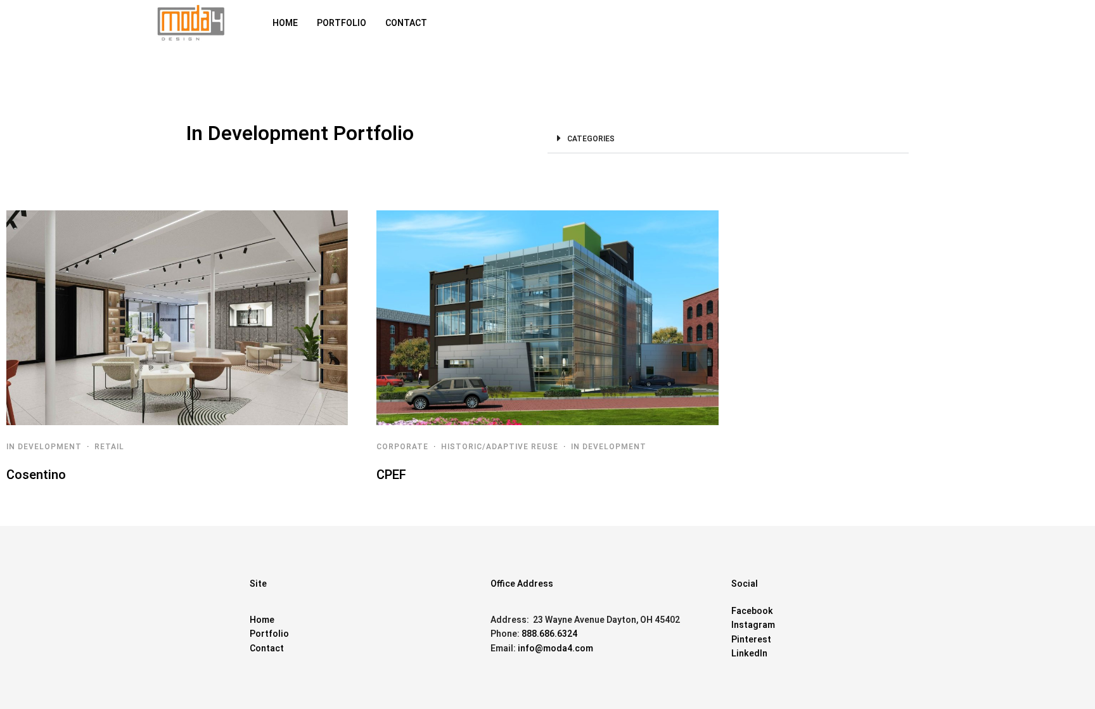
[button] (728, 138)
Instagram (753, 625)
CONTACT (406, 23)
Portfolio (269, 634)
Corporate (402, 446)
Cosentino (36, 475)
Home (262, 620)
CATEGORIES (591, 138)
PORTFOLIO (341, 23)
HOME (285, 23)
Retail (109, 446)
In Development (44, 446)
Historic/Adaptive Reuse (499, 446)
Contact (267, 648)
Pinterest (751, 639)
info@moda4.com (555, 648)
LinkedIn (749, 653)
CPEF (391, 475)
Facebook (752, 611)
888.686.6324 (549, 634)
